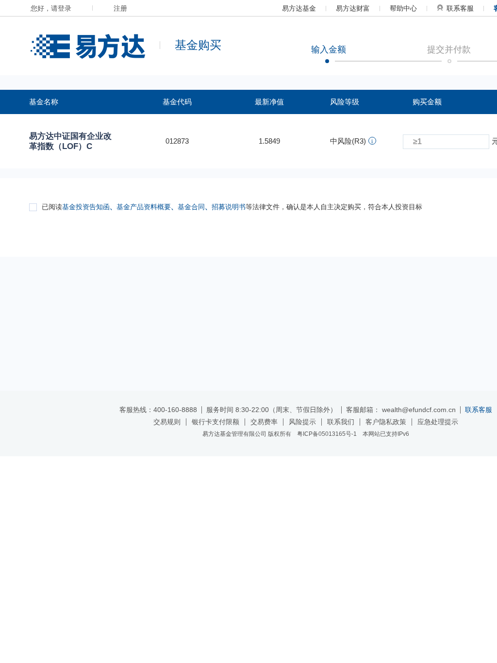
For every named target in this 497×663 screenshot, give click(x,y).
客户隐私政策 (385, 422)
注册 (120, 8)
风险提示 (302, 422)
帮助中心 (403, 8)
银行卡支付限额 (215, 422)
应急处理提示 (437, 422)
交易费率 (264, 422)
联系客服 (460, 8)
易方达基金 (299, 8)
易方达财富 (353, 8)
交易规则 (167, 422)
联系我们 (340, 422)
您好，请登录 (51, 8)
